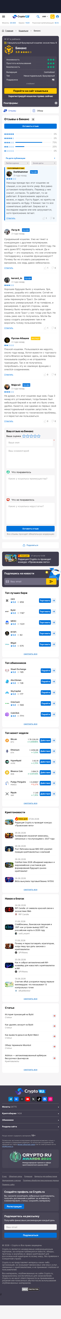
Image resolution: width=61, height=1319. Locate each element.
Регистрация (14, 1206)
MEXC (13, 621)
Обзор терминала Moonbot (18, 1045)
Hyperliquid (16, 760)
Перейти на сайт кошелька (30, 90)
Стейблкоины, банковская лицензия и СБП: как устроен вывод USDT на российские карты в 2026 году (33, 927)
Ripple (13, 792)
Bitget (13, 643)
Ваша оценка (13, 436)
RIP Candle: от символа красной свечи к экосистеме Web (34, 909)
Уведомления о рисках (11, 1180)
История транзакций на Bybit (19, 1014)
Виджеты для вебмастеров (45, 1176)
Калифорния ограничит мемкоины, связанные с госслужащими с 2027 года (34, 837)
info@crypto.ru (7, 1146)
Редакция (28, 1176)
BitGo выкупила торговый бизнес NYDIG (34, 881)
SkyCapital (16, 691)
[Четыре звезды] (35, 436)
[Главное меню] (3, 16)
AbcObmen (16, 680)
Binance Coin (17, 771)
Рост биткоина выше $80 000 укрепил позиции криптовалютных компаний (33, 850)
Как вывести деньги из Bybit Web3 (22, 1035)
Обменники (8, 1120)
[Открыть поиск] (38, 16)
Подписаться (30, 1235)
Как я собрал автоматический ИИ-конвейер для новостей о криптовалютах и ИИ (35, 965)
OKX (13, 599)
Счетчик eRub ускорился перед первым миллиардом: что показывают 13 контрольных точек (34, 984)
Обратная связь (15, 1176)
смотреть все (30, 654)
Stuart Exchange (18, 669)
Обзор (40, 110)
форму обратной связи (26, 1144)
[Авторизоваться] (57, 16)
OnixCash (15, 702)
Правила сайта (8, 1184)
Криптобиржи (9, 1113)
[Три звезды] (31, 436)
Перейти (45, 670)
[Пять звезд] (38, 436)
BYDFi (13, 632)
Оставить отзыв (30, 126)
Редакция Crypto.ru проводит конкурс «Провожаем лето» (34, 560)
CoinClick (15, 713)
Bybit (13, 610)
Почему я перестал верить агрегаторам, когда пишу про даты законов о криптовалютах (34, 946)
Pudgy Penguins (18, 782)
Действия (45, 740)
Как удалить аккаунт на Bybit (19, 1024)
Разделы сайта (9, 1126)
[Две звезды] (27, 436)
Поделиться (32, 545)
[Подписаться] (51, 581)
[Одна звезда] (24, 436)
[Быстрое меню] (52, 16)
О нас (4, 1176)
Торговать (45, 600)
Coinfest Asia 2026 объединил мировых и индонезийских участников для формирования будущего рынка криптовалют (35, 866)
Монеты (6, 1107)
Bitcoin (14, 739)
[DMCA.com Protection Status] (30, 1289)
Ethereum (15, 750)
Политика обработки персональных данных (41, 1180)
